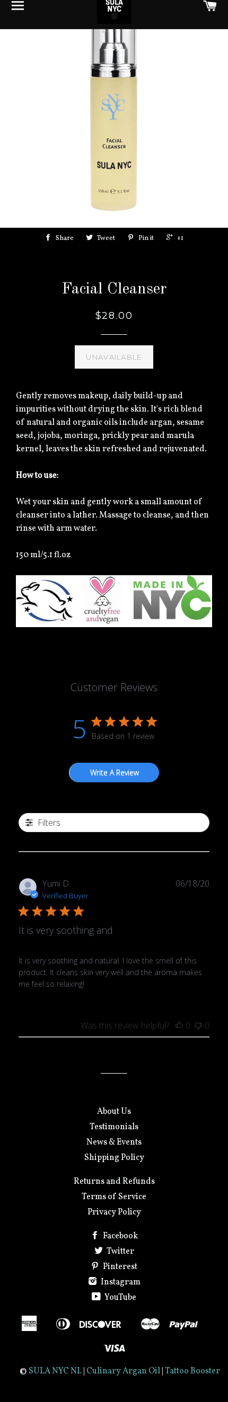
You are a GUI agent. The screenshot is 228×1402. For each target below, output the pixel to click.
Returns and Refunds (114, 1181)
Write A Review (114, 772)
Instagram (120, 1282)
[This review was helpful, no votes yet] (179, 1025)
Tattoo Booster (192, 1371)
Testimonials (114, 1127)
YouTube (119, 1297)
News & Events (114, 1142)
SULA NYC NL (55, 1371)
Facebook (119, 1236)
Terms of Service (114, 1197)
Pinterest (119, 1267)
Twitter (119, 1251)
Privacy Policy (114, 1212)
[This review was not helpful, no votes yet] (198, 1025)
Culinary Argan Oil (123, 1371)
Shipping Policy (114, 1158)
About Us (114, 1112)
